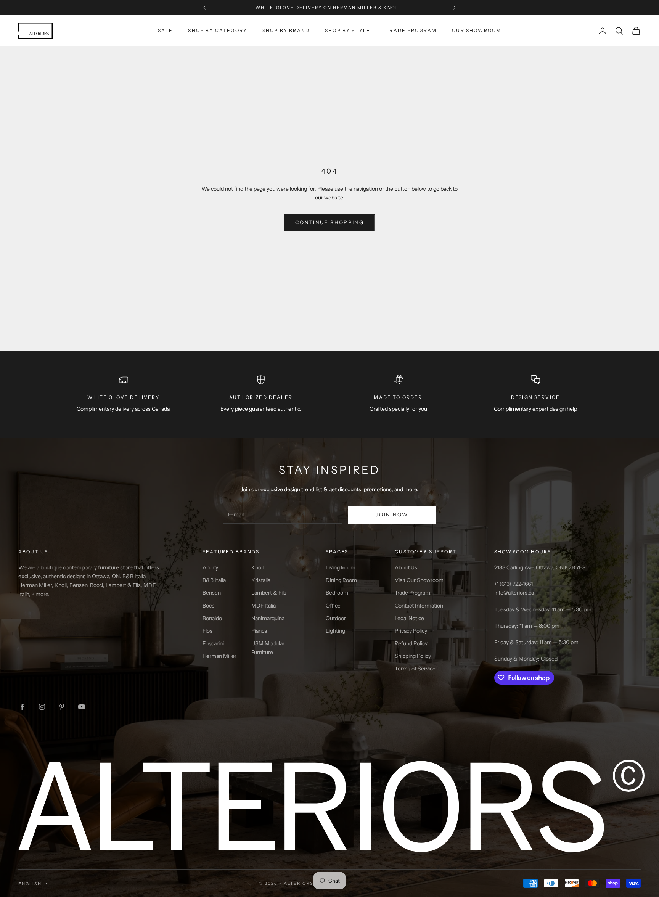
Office (333, 605)
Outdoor (336, 618)
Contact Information (419, 605)
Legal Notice (409, 618)
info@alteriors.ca (514, 592)
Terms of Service (415, 668)
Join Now (392, 514)
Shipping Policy (413, 656)
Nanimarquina (267, 618)
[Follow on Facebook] (22, 707)
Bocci (209, 605)
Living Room (340, 567)
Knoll (257, 567)
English (30, 883)
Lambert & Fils (268, 592)
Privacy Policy (411, 630)
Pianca (259, 630)
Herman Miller (219, 656)
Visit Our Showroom (419, 580)
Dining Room (341, 580)
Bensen (212, 592)
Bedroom (337, 592)
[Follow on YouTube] (81, 707)
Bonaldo (212, 618)
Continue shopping (329, 222)
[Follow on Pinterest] (62, 707)
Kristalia (260, 580)
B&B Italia (214, 580)
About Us (406, 567)
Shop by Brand (286, 30)
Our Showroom (476, 30)
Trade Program (411, 30)
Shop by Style (347, 30)
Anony (210, 567)
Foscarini (213, 643)
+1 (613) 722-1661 (513, 583)
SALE (165, 30)
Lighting (335, 630)
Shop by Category (217, 30)
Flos (207, 630)
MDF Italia (263, 605)
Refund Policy (411, 643)
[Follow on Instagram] (42, 707)
